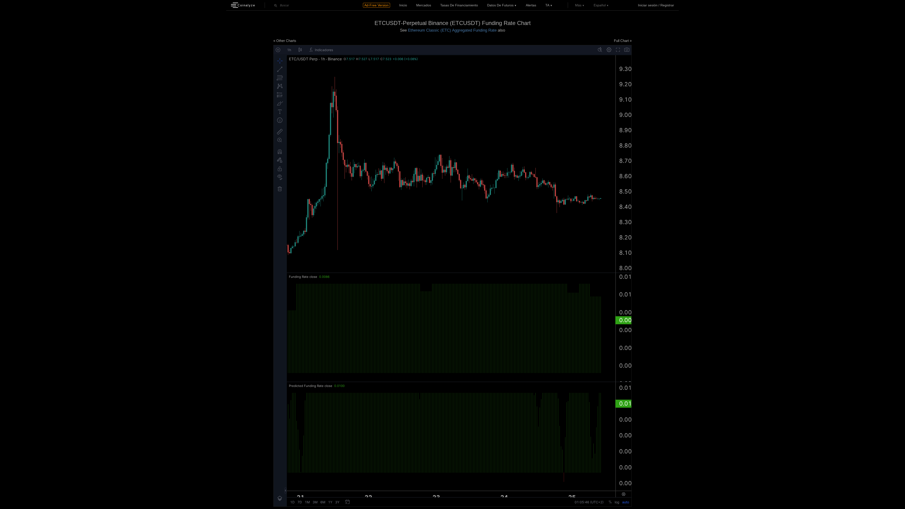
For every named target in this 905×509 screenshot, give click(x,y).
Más (578, 5)
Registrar (667, 5)
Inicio (403, 5)
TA (547, 5)
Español (600, 5)
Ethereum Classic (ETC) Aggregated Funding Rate (452, 30)
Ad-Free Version (376, 5)
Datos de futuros (500, 5)
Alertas (531, 5)
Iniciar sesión (648, 5)
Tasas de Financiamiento (459, 5)
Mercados (423, 5)
